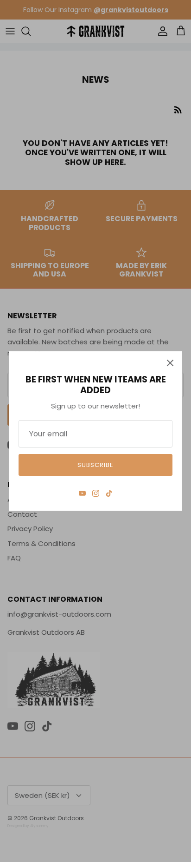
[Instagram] (95, 493)
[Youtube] (82, 493)
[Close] (170, 363)
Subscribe (95, 465)
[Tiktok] (109, 493)
